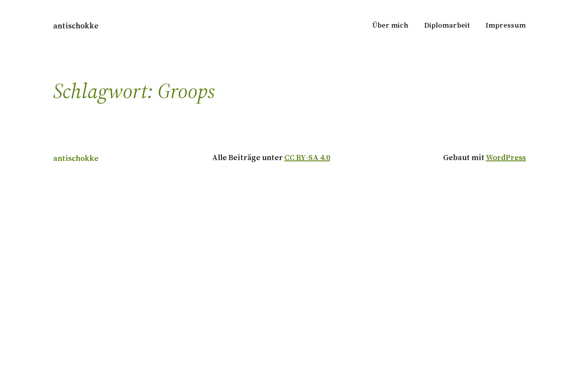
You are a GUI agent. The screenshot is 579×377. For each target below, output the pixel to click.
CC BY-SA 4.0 (307, 157)
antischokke (75, 25)
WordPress (506, 157)
